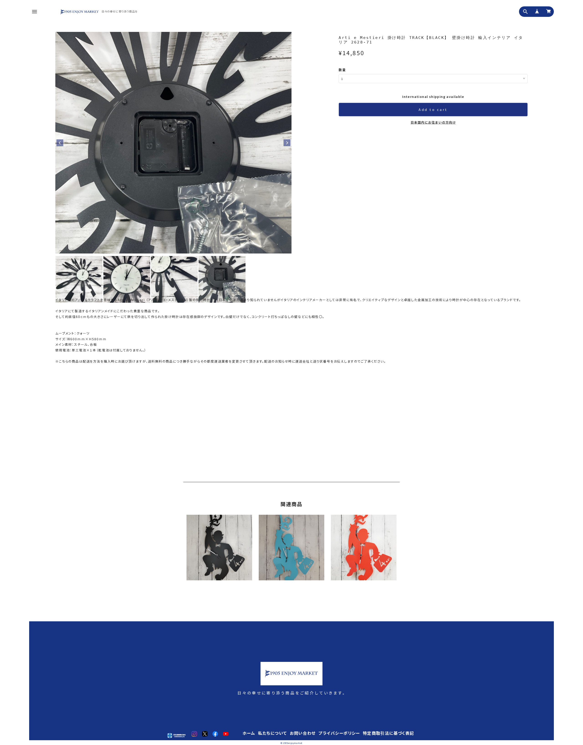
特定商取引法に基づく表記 (388, 733)
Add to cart (433, 109)
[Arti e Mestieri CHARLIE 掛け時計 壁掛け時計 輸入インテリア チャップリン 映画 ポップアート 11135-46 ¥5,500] (219, 550)
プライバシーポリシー (339, 733)
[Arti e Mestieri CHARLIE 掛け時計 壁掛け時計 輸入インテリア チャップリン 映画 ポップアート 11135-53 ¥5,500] (291, 550)
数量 (342, 69)
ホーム (249, 733)
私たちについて (272, 733)
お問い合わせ (303, 733)
